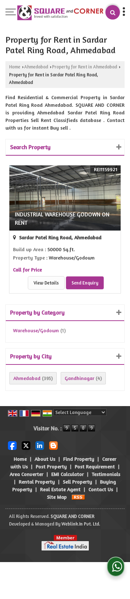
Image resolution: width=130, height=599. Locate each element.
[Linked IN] (39, 445)
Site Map (57, 497)
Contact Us (100, 489)
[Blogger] (53, 445)
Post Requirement (95, 466)
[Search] (112, 12)
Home (14, 66)
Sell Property (77, 481)
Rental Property (37, 481)
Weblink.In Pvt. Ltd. (80, 524)
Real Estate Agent (60, 489)
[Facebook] (12, 445)
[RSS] (78, 497)
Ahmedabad (36, 66)
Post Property (51, 466)
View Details (46, 283)
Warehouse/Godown (36, 330)
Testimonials (106, 474)
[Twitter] (26, 445)
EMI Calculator (67, 474)
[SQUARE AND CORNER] (60, 13)
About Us (45, 459)
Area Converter (26, 474)
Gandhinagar (79, 378)
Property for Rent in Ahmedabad (84, 66)
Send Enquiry (85, 283)
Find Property (78, 459)
